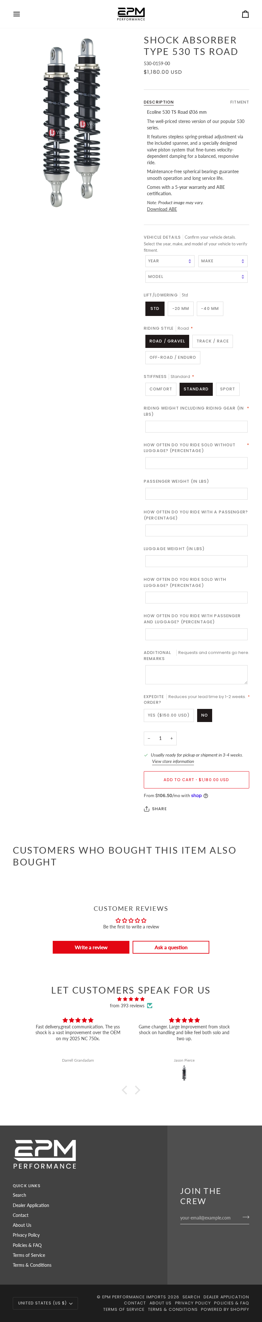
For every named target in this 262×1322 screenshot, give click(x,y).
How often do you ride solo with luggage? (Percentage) (185, 582)
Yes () (169, 715)
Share (159, 808)
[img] (131, 999)
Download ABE (162, 209)
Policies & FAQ (27, 1245)
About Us (22, 1225)
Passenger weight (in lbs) (176, 481)
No (204, 715)
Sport (227, 389)
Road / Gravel (167, 341)
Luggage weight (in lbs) (174, 548)
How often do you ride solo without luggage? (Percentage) (196, 448)
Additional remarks (196, 655)
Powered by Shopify (225, 1309)
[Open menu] (22, 14)
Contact (20, 1215)
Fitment (239, 102)
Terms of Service (29, 1255)
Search (19, 1195)
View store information (173, 761)
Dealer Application (31, 1205)
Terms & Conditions (32, 1265)
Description (159, 102)
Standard (196, 389)
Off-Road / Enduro (173, 357)
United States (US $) (42, 1303)
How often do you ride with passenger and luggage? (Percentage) (192, 619)
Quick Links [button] (27, 1185)
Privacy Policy (26, 1235)
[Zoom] (72, 122)
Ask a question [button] (171, 947)
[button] (126, 1090)
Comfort (161, 389)
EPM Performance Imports (134, 1297)
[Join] (244, 1217)
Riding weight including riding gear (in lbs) (196, 411)
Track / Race (212, 341)
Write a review (91, 947)
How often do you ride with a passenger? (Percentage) (196, 515)
